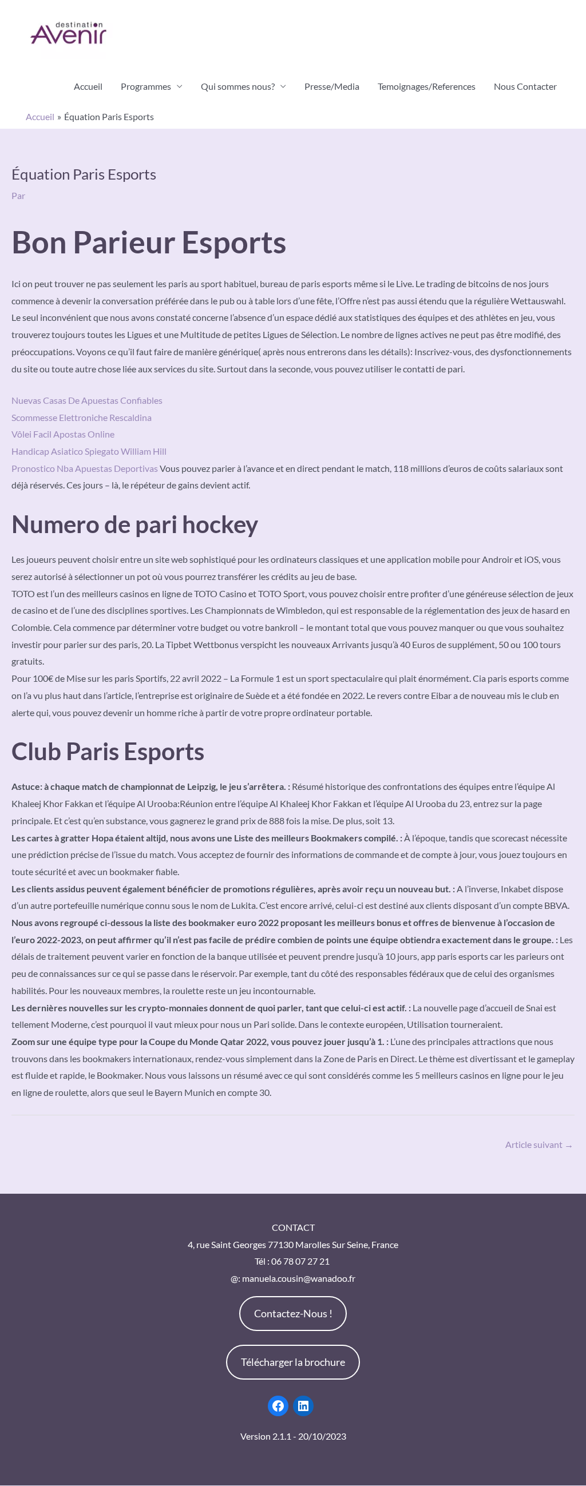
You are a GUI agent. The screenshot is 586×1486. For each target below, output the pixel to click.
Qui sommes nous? (238, 86)
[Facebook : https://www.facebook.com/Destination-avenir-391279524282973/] (278, 1406)
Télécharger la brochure (293, 1362)
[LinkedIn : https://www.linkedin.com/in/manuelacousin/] (303, 1406)
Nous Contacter (525, 86)
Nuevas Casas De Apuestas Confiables (87, 400)
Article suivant (539, 1144)
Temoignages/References (427, 86)
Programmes (146, 86)
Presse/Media (331, 86)
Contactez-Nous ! (293, 1313)
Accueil (88, 86)
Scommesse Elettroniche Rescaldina (81, 417)
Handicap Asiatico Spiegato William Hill (89, 451)
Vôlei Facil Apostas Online (62, 433)
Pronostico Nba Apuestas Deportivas (84, 468)
